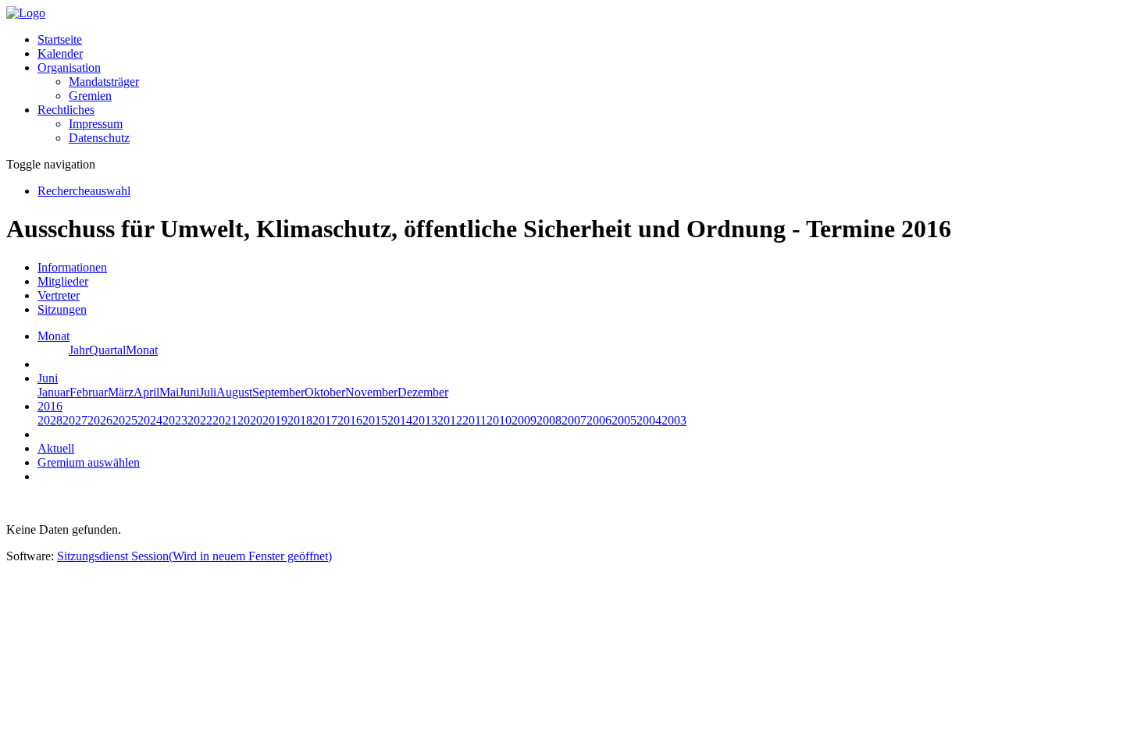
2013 (424, 420)
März (121, 392)
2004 (648, 420)
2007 (574, 420)
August (234, 392)
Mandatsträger (104, 81)
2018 (299, 420)
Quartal (107, 350)
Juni (189, 392)
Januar (53, 392)
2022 (199, 420)
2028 (49, 420)
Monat (142, 350)
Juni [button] (47, 378)
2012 (449, 420)
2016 (349, 420)
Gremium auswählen (88, 462)
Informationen (72, 267)
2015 (374, 420)
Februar (89, 392)
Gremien (90, 95)
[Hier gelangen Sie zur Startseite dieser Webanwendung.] (25, 13)
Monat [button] (53, 336)
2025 (124, 420)
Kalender (60, 53)
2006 (598, 420)
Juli (207, 392)
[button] (69, 67)
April (146, 392)
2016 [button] (49, 406)
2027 (74, 420)
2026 (99, 420)
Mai (169, 392)
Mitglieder (62, 281)
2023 (174, 420)
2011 (474, 420)
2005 (623, 420)
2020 (249, 420)
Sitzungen (62, 309)
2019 (274, 420)
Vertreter (58, 295)
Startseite (59, 39)
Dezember (423, 392)
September (278, 392)
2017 (324, 420)
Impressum (96, 123)
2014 (399, 420)
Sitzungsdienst (194, 556)
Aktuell (55, 448)
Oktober (325, 392)
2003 (673, 420)
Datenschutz (99, 137)
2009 (524, 420)
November (371, 392)
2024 (149, 420)
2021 (224, 420)
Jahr (79, 350)
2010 (499, 420)
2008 (549, 420)
